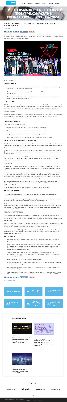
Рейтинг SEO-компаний (15, 303)
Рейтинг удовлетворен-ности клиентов (56, 303)
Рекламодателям (37, 400)
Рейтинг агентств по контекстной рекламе (36, 303)
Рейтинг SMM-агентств (56, 291)
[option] (11, 389)
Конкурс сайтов (15, 291)
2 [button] (33, 395)
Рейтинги (22, 3)
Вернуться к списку (10, 280)
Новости (50, 3)
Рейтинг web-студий (36, 291)
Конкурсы (30, 3)
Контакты (57, 3)
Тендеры (37, 3)
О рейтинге (28, 400)
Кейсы (43, 3)
